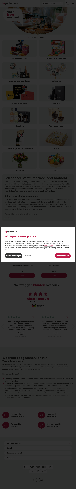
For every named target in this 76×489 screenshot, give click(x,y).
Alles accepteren (62, 256)
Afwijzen (28, 256)
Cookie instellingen (13, 256)
